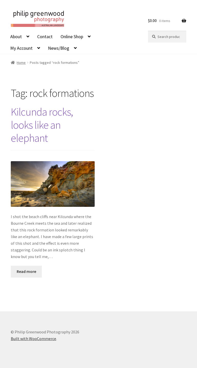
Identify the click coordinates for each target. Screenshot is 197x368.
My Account (21, 48)
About (16, 36)
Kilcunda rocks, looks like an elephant (42, 125)
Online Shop (72, 36)
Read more (26, 271)
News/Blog (58, 48)
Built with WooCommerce (33, 338)
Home (21, 62)
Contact (45, 36)
